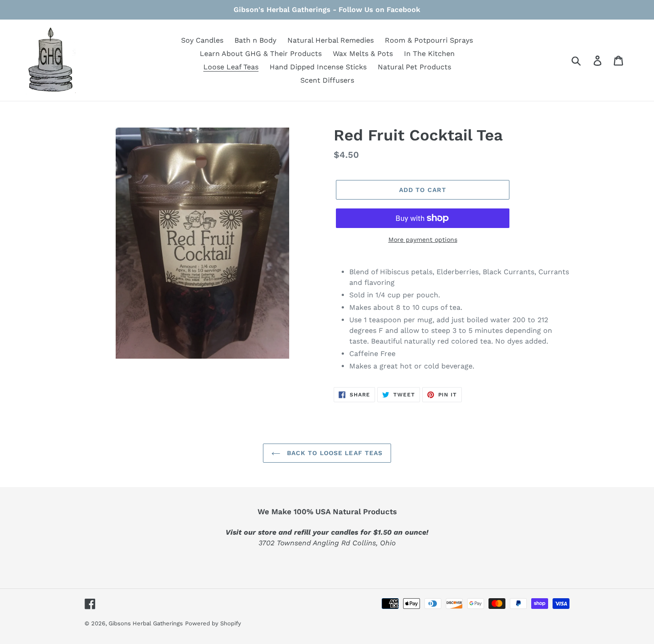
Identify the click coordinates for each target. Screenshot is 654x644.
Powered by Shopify (213, 623)
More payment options (422, 239)
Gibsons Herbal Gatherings (146, 623)
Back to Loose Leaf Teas (334, 452)
